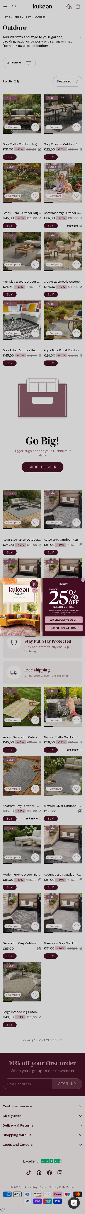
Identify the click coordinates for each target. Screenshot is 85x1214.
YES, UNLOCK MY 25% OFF (64, 620)
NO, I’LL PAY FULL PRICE (63, 628)
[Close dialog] (83, 580)
